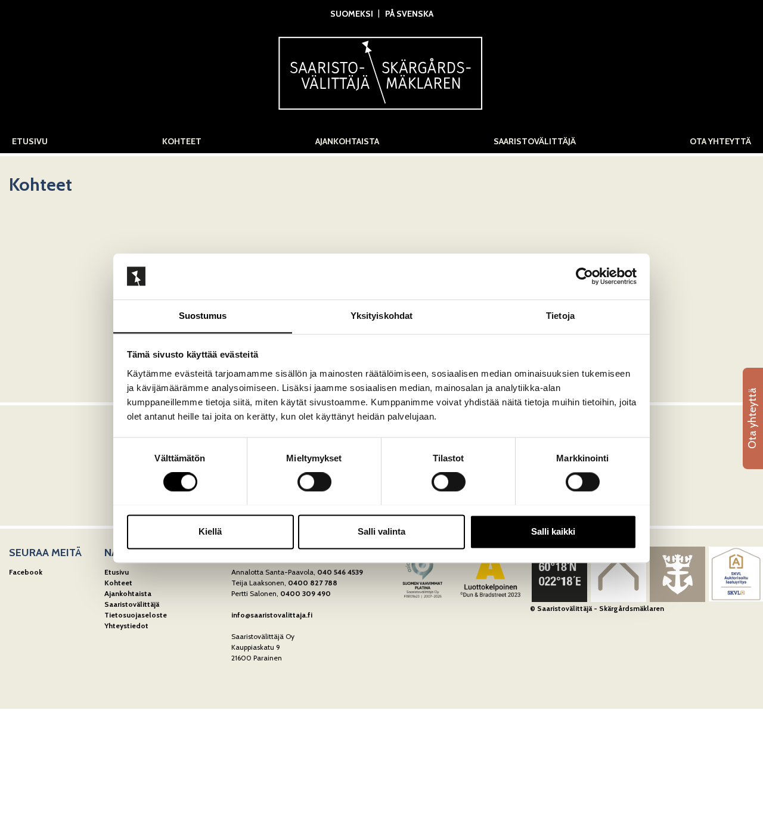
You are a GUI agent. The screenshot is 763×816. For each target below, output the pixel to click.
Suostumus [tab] (203, 316)
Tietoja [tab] (560, 316)
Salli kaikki (553, 531)
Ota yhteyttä (720, 141)
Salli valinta (381, 531)
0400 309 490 (305, 593)
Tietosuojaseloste (135, 614)
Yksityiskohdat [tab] (381, 316)
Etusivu (30, 141)
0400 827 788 (312, 582)
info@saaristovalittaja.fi (271, 614)
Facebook (25, 571)
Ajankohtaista (347, 141)
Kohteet (181, 141)
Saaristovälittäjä (535, 141)
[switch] (314, 481)
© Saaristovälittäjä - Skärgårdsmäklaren (597, 608)
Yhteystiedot (126, 625)
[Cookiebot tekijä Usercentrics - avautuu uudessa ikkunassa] (584, 276)
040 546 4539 (340, 571)
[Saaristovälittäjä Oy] (381, 70)
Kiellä (210, 531)
